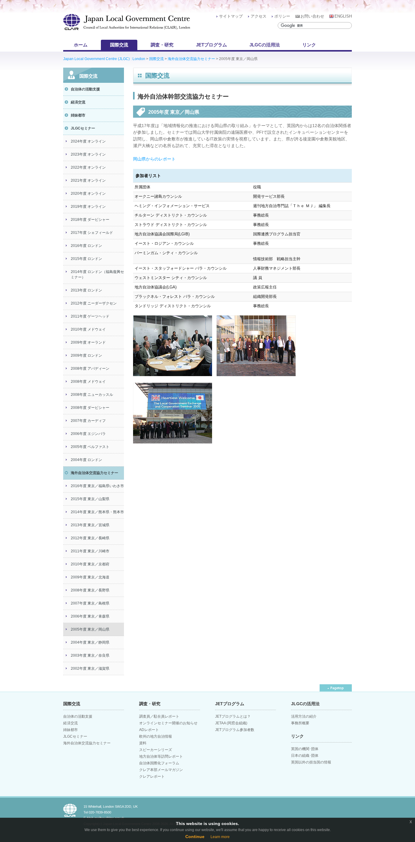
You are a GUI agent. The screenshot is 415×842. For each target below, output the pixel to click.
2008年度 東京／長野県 (90, 590)
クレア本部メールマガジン (161, 770)
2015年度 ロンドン (86, 259)
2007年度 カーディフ (88, 421)
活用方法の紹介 (304, 716)
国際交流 (119, 44)
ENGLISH (343, 16)
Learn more (220, 837)
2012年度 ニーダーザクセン (94, 303)
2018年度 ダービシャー (90, 219)
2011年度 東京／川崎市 (90, 551)
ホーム (80, 44)
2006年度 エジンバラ (88, 434)
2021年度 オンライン (88, 180)
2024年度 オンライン (88, 141)
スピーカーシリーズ (155, 750)
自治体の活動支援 (85, 89)
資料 (142, 743)
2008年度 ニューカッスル (92, 394)
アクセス (258, 16)
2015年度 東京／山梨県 (90, 499)
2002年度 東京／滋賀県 (90, 668)
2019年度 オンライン (88, 206)
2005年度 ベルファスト (90, 447)
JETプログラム (211, 44)
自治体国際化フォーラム (159, 763)
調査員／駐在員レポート (159, 716)
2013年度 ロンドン (86, 290)
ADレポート (149, 730)
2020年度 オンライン (88, 193)
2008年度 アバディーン (90, 368)
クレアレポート (152, 776)
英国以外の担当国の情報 (311, 762)
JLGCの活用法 (264, 44)
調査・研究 (162, 44)
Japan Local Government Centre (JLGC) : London (104, 59)
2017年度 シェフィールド (92, 233)
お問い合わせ (312, 16)
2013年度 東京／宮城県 (90, 525)
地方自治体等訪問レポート (161, 756)
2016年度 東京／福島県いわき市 (97, 486)
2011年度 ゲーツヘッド (90, 316)
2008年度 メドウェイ (88, 381)
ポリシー (282, 16)
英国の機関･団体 (304, 749)
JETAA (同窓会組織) (231, 723)
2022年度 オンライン (88, 167)
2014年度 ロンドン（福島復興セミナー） (97, 274)
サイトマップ (231, 16)
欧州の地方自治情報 (155, 736)
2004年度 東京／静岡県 (90, 642)
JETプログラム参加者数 (234, 730)
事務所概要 (300, 723)
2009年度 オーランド (88, 342)
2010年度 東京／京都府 (90, 564)
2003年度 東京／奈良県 (90, 655)
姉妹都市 (78, 115)
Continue (194, 836)
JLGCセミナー (83, 128)
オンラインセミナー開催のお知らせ (168, 723)
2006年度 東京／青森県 (90, 616)
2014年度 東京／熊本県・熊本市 (97, 512)
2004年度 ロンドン (86, 460)
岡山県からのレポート (154, 159)
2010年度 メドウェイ (88, 329)
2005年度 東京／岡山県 (90, 629)
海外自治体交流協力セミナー (191, 59)
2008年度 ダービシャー (90, 408)
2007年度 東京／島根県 (90, 603)
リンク (309, 44)
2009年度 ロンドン (86, 355)
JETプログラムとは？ (233, 716)
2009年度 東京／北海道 (90, 577)
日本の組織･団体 (304, 755)
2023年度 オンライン (88, 154)
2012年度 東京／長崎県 (90, 538)
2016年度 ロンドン (86, 246)
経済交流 (78, 102)
